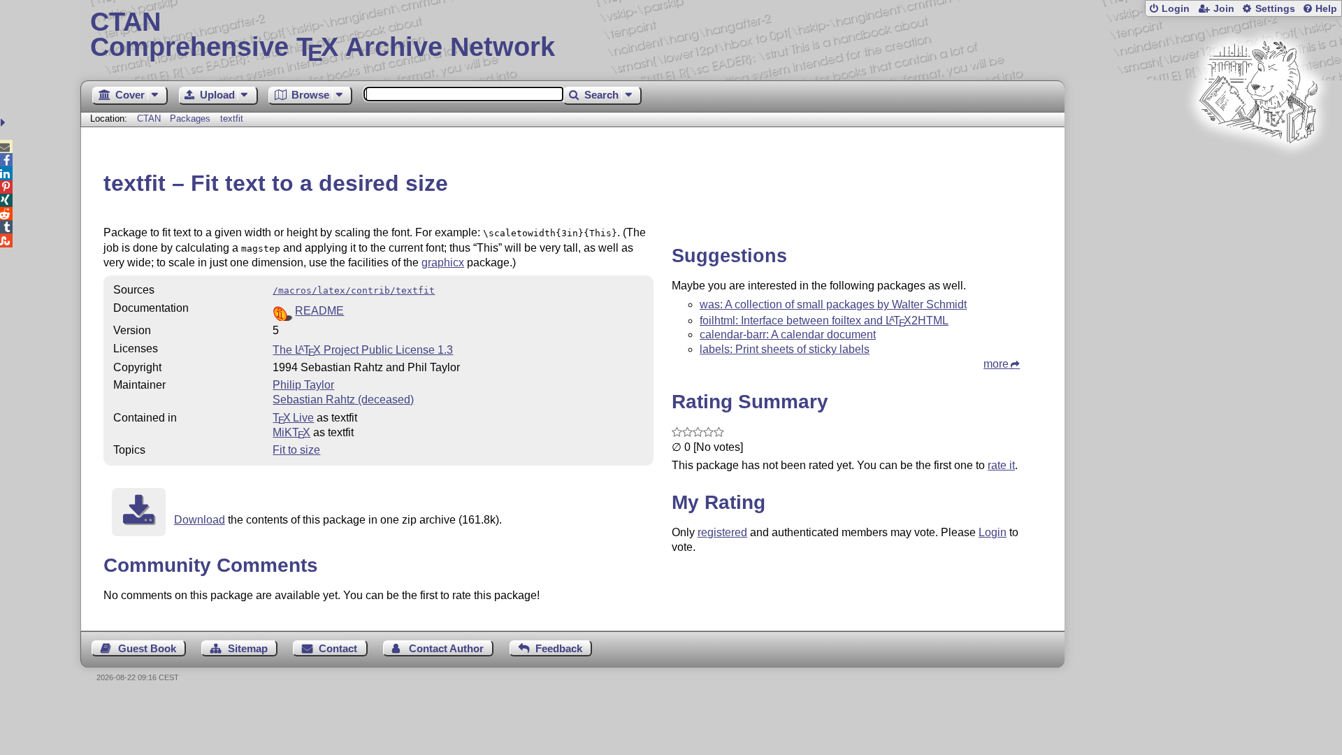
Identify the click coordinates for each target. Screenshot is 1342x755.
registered (722, 532)
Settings (1275, 8)
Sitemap (248, 648)
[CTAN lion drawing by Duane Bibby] (1258, 169)
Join (1223, 8)
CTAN (149, 118)
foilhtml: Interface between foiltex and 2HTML (824, 320)
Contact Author (446, 648)
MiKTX (291, 432)
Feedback (558, 648)
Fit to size (296, 450)
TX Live (293, 418)
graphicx (442, 262)
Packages (191, 118)
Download (199, 520)
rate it (1001, 465)
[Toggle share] (4, 122)
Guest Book (147, 648)
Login (1176, 8)
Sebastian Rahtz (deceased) (343, 399)
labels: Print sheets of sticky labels (785, 349)
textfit (231, 118)
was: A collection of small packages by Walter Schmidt (833, 304)
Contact (338, 648)
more (996, 364)
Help (1326, 8)
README (319, 311)
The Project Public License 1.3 (363, 350)
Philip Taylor (303, 385)
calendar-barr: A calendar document (788, 334)
